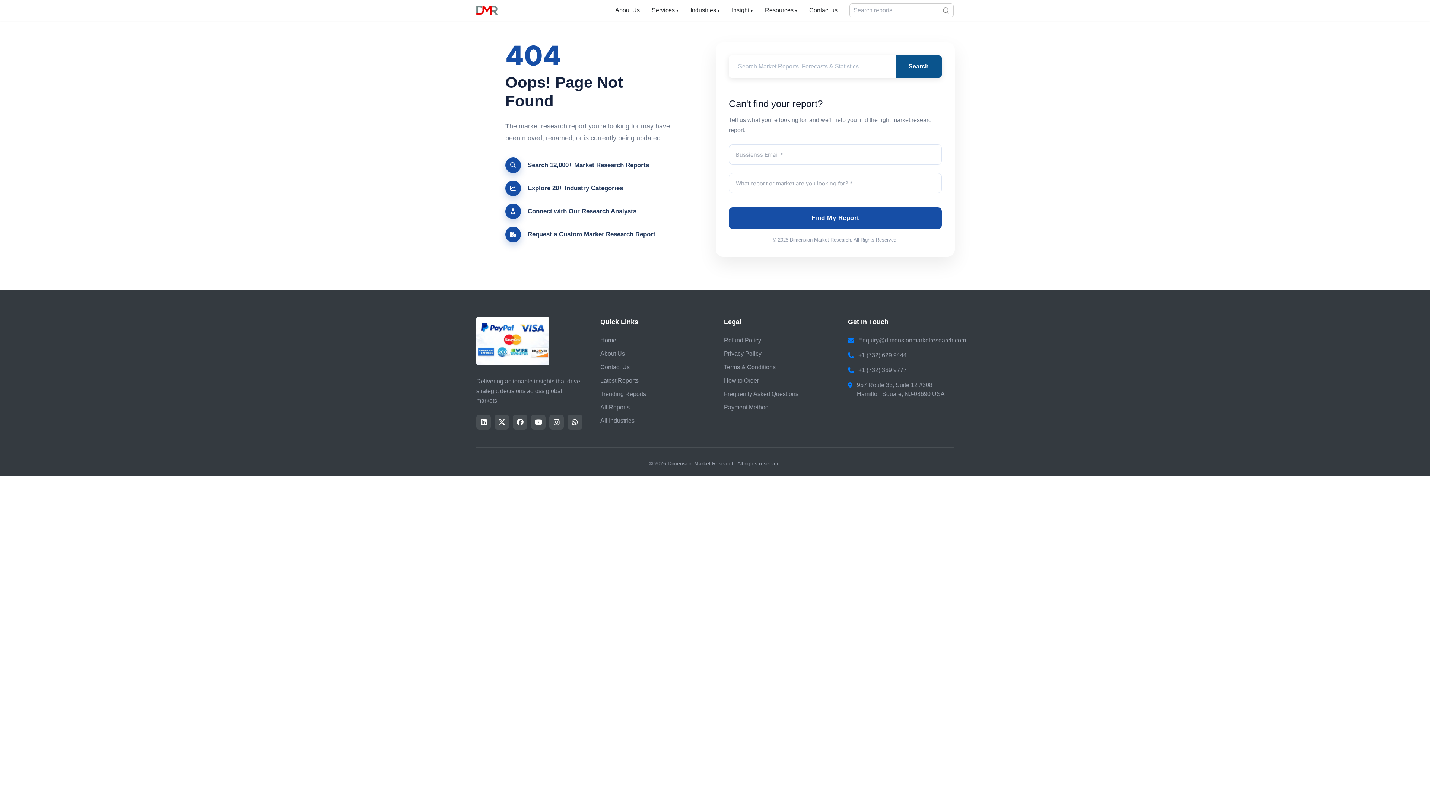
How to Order (741, 380)
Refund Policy (742, 340)
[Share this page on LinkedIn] (483, 422)
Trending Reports (623, 394)
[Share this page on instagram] (556, 422)
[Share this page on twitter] (502, 422)
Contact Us (615, 367)
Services (665, 10)
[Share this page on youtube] (538, 422)
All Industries (617, 421)
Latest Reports (619, 380)
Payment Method (746, 407)
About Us (627, 10)
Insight (742, 10)
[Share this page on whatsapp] (575, 422)
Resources (781, 10)
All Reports (615, 407)
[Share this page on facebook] (520, 422)
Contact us (823, 10)
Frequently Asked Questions (761, 394)
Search (919, 66)
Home (608, 340)
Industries (705, 10)
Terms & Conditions (750, 367)
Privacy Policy (743, 354)
